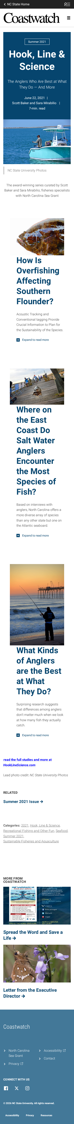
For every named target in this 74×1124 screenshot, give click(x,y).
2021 (25, 825)
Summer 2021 (13, 836)
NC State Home (18, 4)
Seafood (62, 831)
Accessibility (12, 1115)
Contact (49, 1058)
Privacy (30, 1115)
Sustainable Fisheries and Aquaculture (31, 841)
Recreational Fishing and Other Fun (28, 831)
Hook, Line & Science (45, 825)
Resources (46, 1115)
